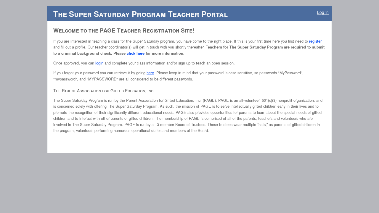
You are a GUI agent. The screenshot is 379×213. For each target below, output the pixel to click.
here (150, 72)
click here (135, 53)
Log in (323, 12)
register (315, 41)
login (99, 63)
